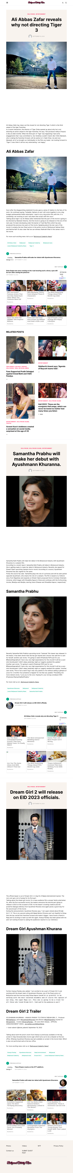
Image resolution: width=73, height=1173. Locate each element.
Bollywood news (47, 243)
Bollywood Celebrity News (43, 236)
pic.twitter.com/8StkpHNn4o (34, 1024)
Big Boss (18, 366)
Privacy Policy (58, 1146)
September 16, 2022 (35, 1027)
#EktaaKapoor (11, 1020)
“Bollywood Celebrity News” (39, 1046)
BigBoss (24, 366)
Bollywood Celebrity (34, 243)
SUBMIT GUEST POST (27, 1152)
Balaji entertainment (40, 1052)
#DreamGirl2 (10, 1022)
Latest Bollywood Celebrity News (16, 246)
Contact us (10, 1151)
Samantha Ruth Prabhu (36, 691)
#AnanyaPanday (27, 1022)
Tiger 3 (32, 246)
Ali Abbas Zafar (11, 243)
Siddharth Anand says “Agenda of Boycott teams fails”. (51, 367)
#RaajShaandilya (49, 1020)
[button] (7, 3)
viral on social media (22, 368)
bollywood (31, 14)
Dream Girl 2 (37, 1055)
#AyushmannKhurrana (28, 1020)
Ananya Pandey (11, 1052)
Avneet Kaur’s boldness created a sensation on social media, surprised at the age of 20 (20, 429)
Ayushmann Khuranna (13, 688)
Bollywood (22, 243)
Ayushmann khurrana (25, 1052)
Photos (8, 423)
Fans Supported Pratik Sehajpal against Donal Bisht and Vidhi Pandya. (20, 373)
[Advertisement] (36, 105)
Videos (24, 1146)
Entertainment (41, 14)
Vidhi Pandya (10, 366)
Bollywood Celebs (23, 421)
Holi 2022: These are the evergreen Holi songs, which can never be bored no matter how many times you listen (52, 407)
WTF (39, 1146)
